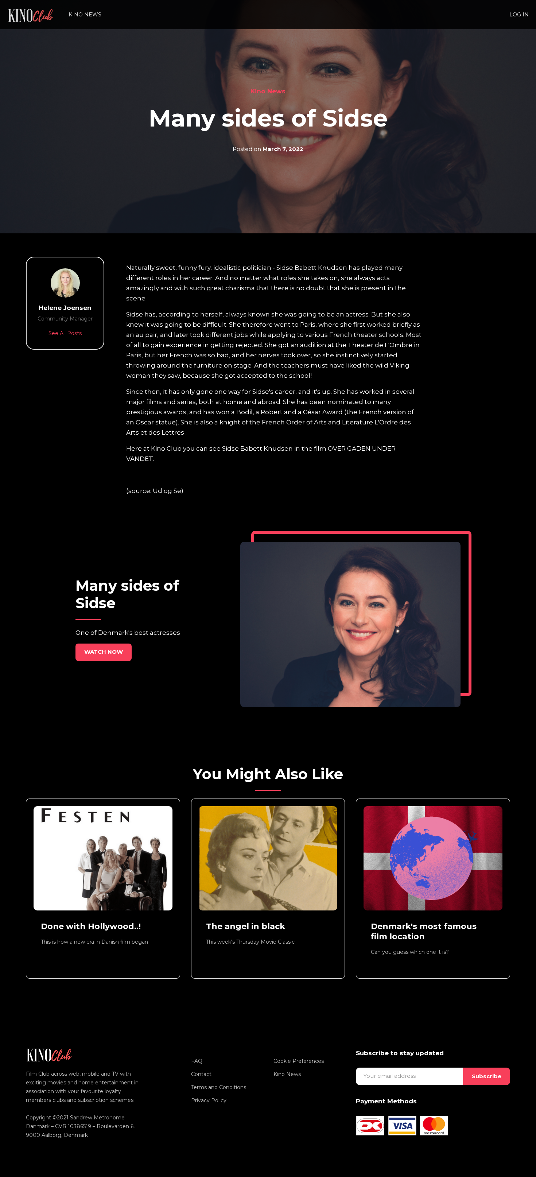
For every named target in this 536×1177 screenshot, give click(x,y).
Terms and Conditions (218, 1087)
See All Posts (65, 333)
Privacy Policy (208, 1100)
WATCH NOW (103, 651)
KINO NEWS (85, 14)
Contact (201, 1074)
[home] (30, 14)
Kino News (268, 91)
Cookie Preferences (298, 1061)
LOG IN (519, 14)
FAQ (196, 1061)
